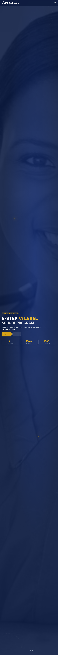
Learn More (17, 334)
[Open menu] (55, 3)
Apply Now (5, 334)
